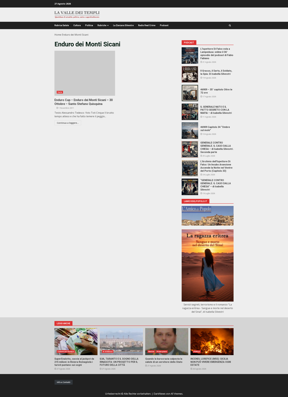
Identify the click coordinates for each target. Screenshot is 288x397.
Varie (60, 92)
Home (57, 34)
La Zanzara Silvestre (123, 25)
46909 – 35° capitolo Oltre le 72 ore (190, 93)
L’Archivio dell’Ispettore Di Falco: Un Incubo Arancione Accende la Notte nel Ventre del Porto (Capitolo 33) (190, 168)
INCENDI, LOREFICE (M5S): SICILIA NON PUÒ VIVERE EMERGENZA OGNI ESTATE (212, 341)
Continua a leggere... (68, 122)
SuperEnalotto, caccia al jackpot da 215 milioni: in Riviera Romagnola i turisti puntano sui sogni (76, 341)
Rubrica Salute (61, 25)
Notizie (151, 351)
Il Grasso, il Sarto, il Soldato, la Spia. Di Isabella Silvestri (190, 74)
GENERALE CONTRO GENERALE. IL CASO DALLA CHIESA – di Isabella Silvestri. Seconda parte (190, 149)
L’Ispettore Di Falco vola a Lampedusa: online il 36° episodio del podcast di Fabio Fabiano (190, 55)
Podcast (164, 25)
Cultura (77, 25)
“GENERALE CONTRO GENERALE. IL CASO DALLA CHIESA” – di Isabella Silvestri (190, 187)
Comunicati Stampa (66, 351)
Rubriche (102, 25)
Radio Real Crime (146, 25)
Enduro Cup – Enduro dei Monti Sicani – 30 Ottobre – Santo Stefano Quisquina (84, 73)
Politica (89, 25)
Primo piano (162, 351)
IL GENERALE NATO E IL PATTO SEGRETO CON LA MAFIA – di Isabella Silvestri (190, 112)
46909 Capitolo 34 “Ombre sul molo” (190, 130)
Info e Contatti (63, 382)
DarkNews (159, 393)
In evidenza (107, 351)
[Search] (230, 25)
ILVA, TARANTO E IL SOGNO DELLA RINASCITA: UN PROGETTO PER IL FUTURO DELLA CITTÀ (121, 341)
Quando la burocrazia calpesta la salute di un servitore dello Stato (166, 341)
